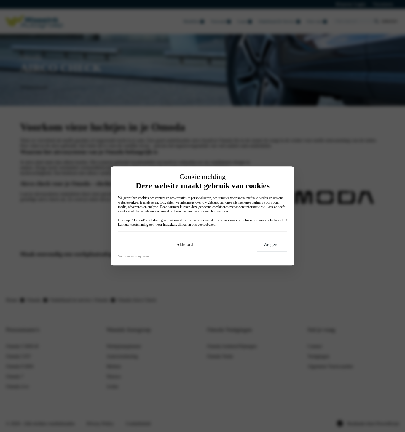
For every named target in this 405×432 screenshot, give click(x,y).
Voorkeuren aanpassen (133, 256)
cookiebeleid (274, 220)
